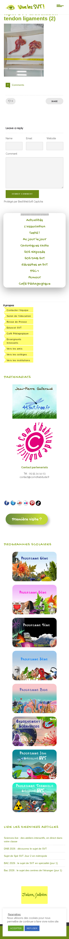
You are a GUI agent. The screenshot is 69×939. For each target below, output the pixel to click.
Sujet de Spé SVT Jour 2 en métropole (25, 855)
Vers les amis (14, 349)
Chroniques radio (34, 245)
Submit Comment (22, 194)
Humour (34, 277)
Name (9, 138)
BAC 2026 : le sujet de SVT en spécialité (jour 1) (31, 863)
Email (29, 138)
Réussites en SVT (35, 264)
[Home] (25, 10)
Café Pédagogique (34, 284)
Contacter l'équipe (17, 310)
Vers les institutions (18, 360)
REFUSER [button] (32, 928)
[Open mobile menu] (60, 5)
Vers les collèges (17, 354)
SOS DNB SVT (35, 258)
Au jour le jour (34, 239)
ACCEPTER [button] (16, 928)
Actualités (34, 220)
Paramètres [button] (14, 914)
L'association (34, 226)
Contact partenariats (34, 467)
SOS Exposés (34, 252)
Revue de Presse (17, 322)
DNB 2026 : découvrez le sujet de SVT (25, 848)
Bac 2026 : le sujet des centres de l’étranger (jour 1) (33, 870)
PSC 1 (34, 271)
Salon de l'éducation (19, 316)
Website (51, 138)
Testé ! (34, 233)
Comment (11, 153)
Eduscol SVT (14, 328)
